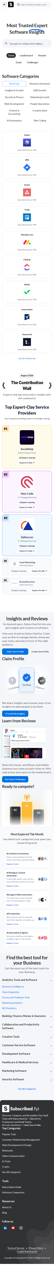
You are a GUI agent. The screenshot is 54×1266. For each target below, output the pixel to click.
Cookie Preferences (27, 1251)
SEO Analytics (9, 1008)
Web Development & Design (16, 1145)
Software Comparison (13, 1192)
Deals (19, 62)
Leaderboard (26, 55)
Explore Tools (12, 864)
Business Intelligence (13, 986)
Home (11, 55)
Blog (4, 1212)
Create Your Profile (40, 651)
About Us (7, 1207)
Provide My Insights (15, 713)
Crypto (5, 1166)
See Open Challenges (15, 779)
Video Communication (13, 1155)
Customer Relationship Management (21, 1139)
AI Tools (6, 1161)
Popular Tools (9, 1134)
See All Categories (11, 1172)
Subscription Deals (11, 1187)
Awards (42, 55)
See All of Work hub (27, 358)
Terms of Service (15, 1248)
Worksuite (7, 1150)
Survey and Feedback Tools (16, 997)
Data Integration (10, 992)
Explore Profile (25, 507)
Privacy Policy (36, 1248)
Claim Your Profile (15, 651)
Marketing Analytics (12, 1002)
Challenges (32, 62)
